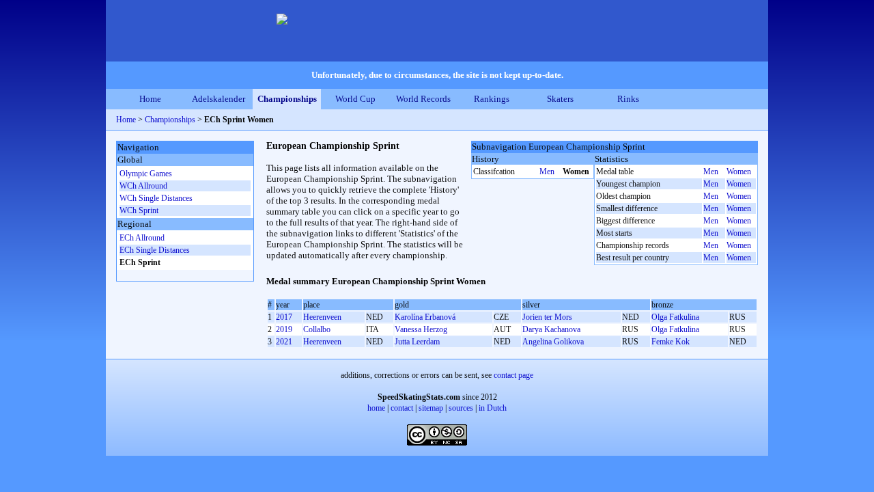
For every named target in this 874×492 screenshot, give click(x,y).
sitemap (431, 408)
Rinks (628, 99)
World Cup (355, 99)
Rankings (491, 99)
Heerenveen (322, 317)
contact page (513, 375)
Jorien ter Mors (547, 317)
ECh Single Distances (154, 250)
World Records (423, 99)
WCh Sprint (138, 210)
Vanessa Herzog (421, 329)
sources (461, 408)
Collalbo (316, 329)
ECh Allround (142, 238)
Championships (287, 99)
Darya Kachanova (551, 329)
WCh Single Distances (156, 198)
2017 (284, 317)
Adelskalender (218, 99)
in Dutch (493, 408)
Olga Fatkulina (675, 317)
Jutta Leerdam (417, 341)
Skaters (560, 99)
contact (402, 408)
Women (739, 171)
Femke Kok (670, 341)
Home (150, 99)
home (376, 408)
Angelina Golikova (553, 341)
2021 (284, 341)
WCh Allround (143, 186)
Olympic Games (145, 173)
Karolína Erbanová (425, 317)
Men (546, 171)
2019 (284, 329)
